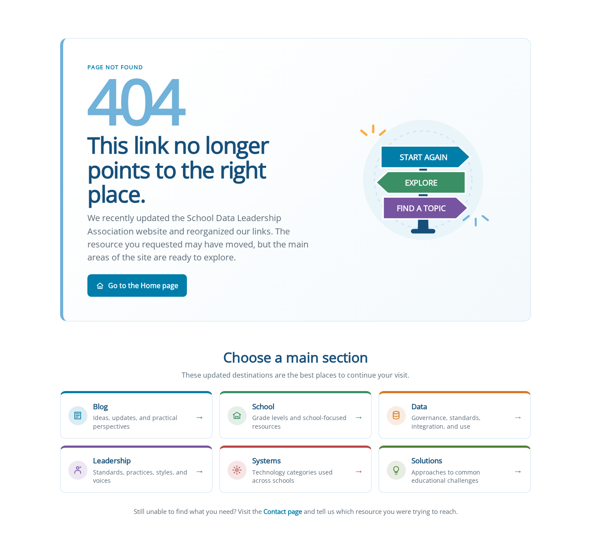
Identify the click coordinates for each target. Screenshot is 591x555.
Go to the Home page (143, 285)
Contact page (282, 511)
